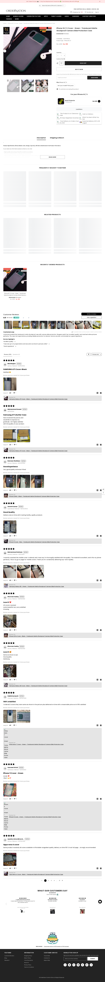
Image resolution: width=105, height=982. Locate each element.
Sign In (97, 12)
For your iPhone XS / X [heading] (79, 94)
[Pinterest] (73, 964)
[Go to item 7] (61, 325)
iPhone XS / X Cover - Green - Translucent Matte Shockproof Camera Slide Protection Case (15, 294)
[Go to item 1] (8, 325)
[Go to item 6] (52, 325)
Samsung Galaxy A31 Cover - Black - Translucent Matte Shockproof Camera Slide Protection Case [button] (38, 686)
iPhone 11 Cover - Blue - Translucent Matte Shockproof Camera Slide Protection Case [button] (34, 542)
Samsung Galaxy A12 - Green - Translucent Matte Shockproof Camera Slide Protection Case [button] (36, 586)
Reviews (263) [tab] (7, 354)
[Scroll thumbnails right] (99, 325)
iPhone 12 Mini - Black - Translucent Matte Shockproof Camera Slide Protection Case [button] (34, 496)
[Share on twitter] (101, 393)
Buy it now (79, 69)
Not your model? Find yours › (66, 85)
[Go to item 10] (88, 325)
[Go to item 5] (43, 325)
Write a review (91, 314)
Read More (52, 157)
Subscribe (94, 77)
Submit (92, 959)
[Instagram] (69, 964)
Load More (79, 109)
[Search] (51, 5)
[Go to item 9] (79, 325)
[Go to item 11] (97, 325)
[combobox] (53, 5)
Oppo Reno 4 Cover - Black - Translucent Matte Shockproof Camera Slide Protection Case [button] (36, 874)
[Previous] (4, 51)
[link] (14, 203)
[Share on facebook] (97, 393)
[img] (52, 893)
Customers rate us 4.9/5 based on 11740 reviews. (56, 946)
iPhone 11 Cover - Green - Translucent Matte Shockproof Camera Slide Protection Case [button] (35, 817)
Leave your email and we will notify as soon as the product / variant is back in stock (79, 74)
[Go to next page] (62, 880)
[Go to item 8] (70, 325)
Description (41, 138)
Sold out (83, 63)
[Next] (50, 51)
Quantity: (59, 52)
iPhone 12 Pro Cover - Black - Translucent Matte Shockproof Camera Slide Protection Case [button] (36, 636)
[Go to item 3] (26, 325)
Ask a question (91, 317)
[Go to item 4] (35, 325)
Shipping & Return (57, 138)
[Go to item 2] (17, 325)
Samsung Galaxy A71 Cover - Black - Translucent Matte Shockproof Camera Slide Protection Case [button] (38, 399)
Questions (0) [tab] (16, 354)
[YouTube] (86, 964)
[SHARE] (58, 63)
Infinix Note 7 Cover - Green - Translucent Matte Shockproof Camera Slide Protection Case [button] (36, 744)
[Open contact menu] (100, 901)
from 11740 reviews (51, 894)
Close (99, 1)
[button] (60, 33)
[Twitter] (91, 964)
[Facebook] (65, 964)
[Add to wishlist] (61, 63)
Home (4, 23)
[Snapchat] (82, 964)
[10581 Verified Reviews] (52, 944)
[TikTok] (78, 964)
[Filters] (89, 354)
